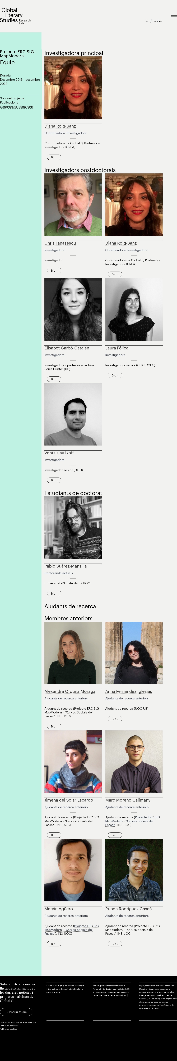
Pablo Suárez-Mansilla (65, 565)
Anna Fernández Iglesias (128, 691)
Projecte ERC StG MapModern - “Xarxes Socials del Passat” (132, 821)
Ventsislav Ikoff (59, 452)
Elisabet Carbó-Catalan (66, 347)
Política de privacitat (9, 1025)
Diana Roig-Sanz (60, 125)
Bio (53, 157)
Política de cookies (8, 1029)
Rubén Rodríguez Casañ (128, 908)
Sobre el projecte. (12, 98)
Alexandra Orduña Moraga (69, 691)
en (148, 21)
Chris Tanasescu (60, 242)
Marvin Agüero (58, 908)
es (160, 21)
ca (155, 21)
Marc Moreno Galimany (128, 799)
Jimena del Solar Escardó (68, 799)
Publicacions (9, 102)
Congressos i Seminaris (16, 107)
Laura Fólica (116, 347)
